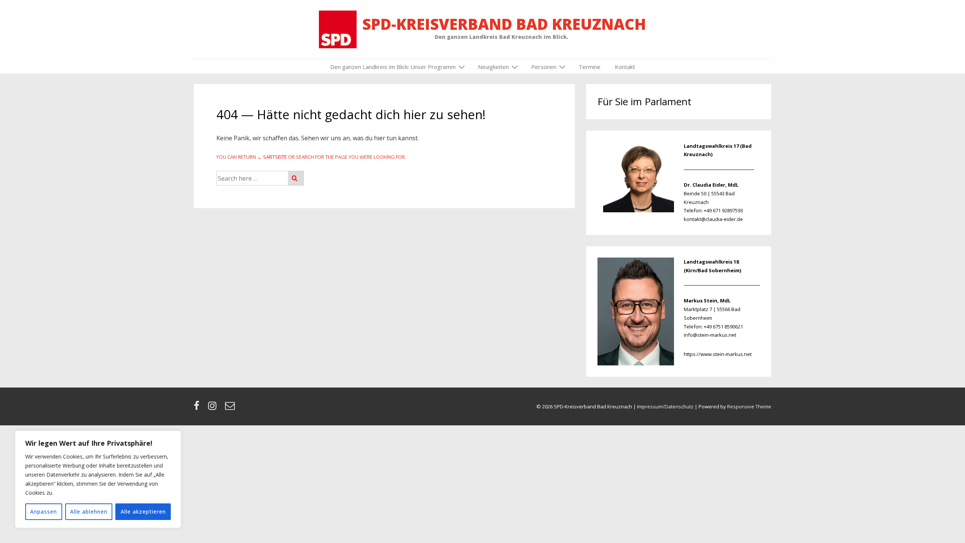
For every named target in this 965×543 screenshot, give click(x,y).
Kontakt (625, 67)
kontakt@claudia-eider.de (713, 219)
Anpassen (43, 511)
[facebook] (198, 408)
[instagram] (213, 408)
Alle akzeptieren (143, 511)
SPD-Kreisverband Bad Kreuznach (504, 24)
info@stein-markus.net (710, 334)
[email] (231, 408)
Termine (589, 67)
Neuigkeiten (493, 67)
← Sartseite (272, 156)
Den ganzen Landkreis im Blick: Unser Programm (393, 67)
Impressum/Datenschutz (665, 406)
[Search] (295, 178)
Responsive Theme (749, 406)
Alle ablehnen (88, 511)
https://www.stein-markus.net (718, 354)
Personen (543, 67)
